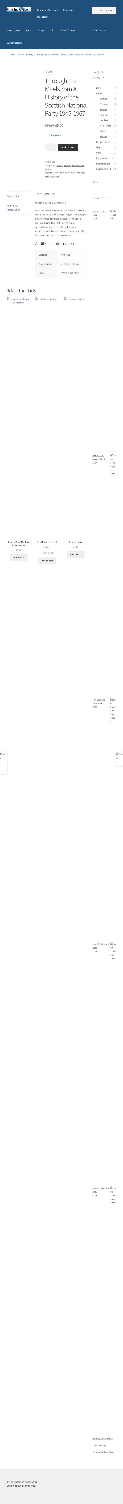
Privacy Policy (99, 1445)
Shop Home (68, 10)
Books (29, 30)
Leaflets (104, 120)
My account (42, 16)
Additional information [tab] (13, 207)
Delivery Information (102, 1438)
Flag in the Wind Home (47, 10)
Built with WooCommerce (21, 1485)
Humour (104, 114)
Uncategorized (103, 168)
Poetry (103, 131)
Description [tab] (13, 196)
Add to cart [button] (18, 557)
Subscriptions (14, 42)
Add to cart (68, 147)
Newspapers (13, 30)
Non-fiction (78, 165)
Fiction (103, 104)
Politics (49, 169)
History (29, 54)
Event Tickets (67, 30)
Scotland (49, 176)
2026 (98, 87)
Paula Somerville (67, 172)
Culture (103, 98)
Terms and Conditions (103, 1451)
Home (12, 54)
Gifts (52, 30)
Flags (41, 30)
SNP (57, 176)
